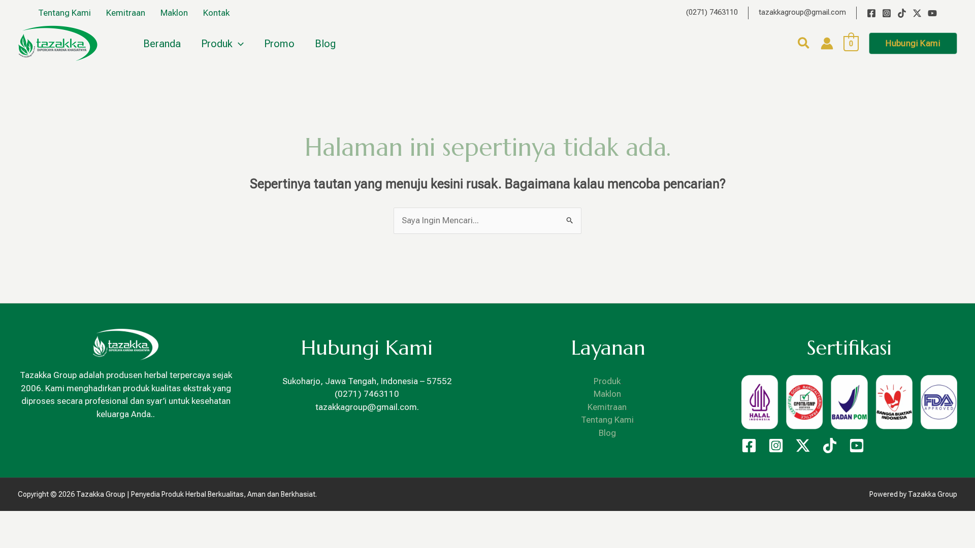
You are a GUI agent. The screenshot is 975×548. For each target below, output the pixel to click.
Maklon (607, 394)
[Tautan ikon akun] (827, 43)
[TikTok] (901, 13)
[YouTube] (932, 13)
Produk (607, 381)
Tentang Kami (607, 420)
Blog (607, 433)
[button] (804, 45)
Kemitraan (607, 407)
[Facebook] (871, 13)
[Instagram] (886, 13)
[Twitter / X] (917, 13)
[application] (238, 44)
